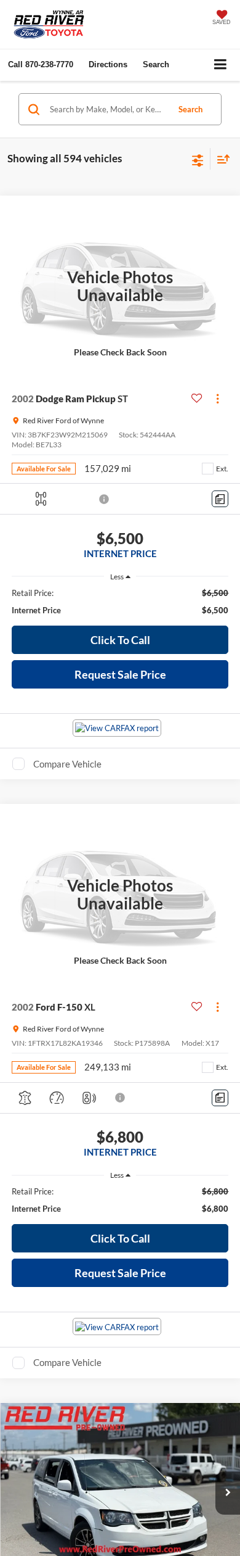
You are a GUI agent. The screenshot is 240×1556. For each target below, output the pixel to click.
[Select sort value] (220, 159)
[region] (120, 601)
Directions (108, 64)
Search (190, 109)
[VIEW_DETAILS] (120, 286)
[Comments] (220, 498)
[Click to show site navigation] (220, 65)
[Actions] (217, 399)
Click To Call (120, 640)
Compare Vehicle (67, 763)
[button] (40, 64)
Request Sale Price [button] (120, 674)
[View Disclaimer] (105, 499)
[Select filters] (198, 159)
